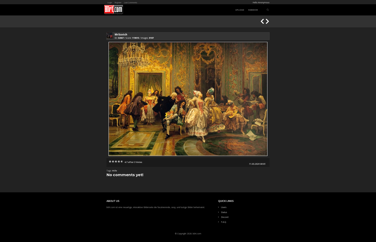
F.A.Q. (223, 222)
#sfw (114, 170)
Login (110, 2)
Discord (224, 217)
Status (224, 212)
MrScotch (121, 34)
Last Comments (130, 2)
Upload (239, 10)
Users (223, 207)
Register (118, 2)
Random (253, 10)
